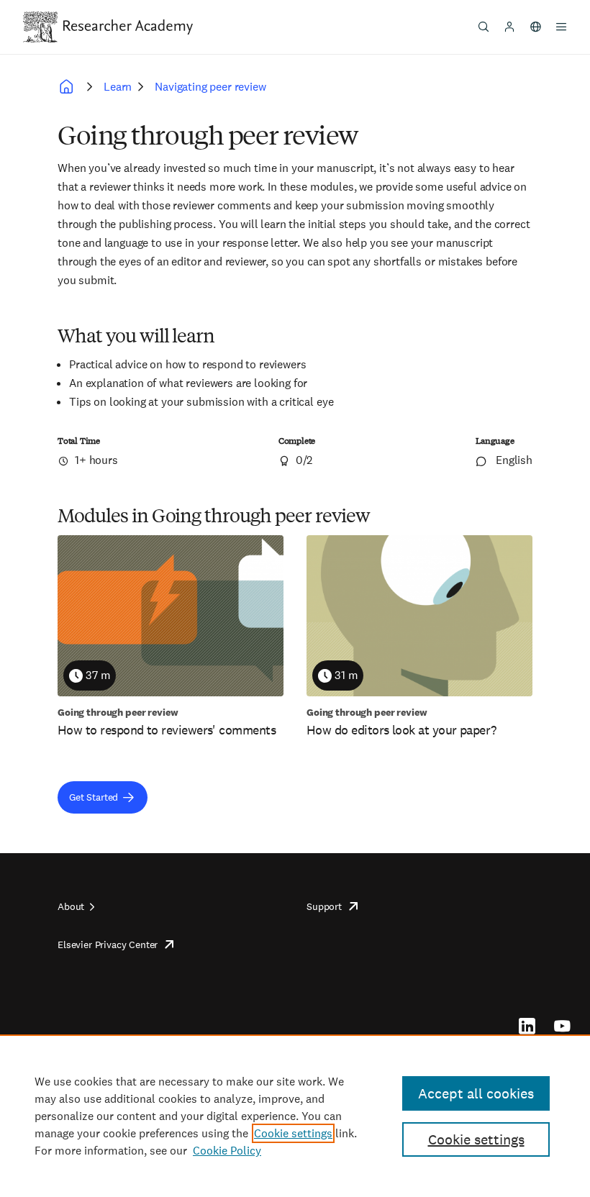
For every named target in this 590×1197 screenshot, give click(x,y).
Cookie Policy (227, 1150)
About (71, 906)
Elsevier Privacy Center (108, 944)
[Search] (483, 26)
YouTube (562, 1026)
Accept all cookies (476, 1093)
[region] (295, 1115)
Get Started (93, 797)
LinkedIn (527, 1026)
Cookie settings (293, 1133)
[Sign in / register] (509, 26)
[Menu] (561, 26)
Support (324, 906)
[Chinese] (535, 26)
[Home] (128, 26)
